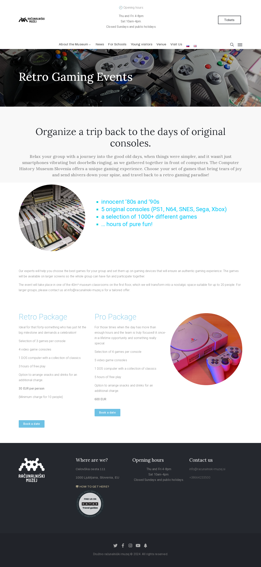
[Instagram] (130, 545)
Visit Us (176, 44)
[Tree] (145, 545)
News (100, 44)
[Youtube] (138, 545)
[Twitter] (115, 545)
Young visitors (141, 44)
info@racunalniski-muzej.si (207, 469)
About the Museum (73, 44)
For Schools (117, 44)
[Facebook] (123, 545)
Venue (161, 44)
